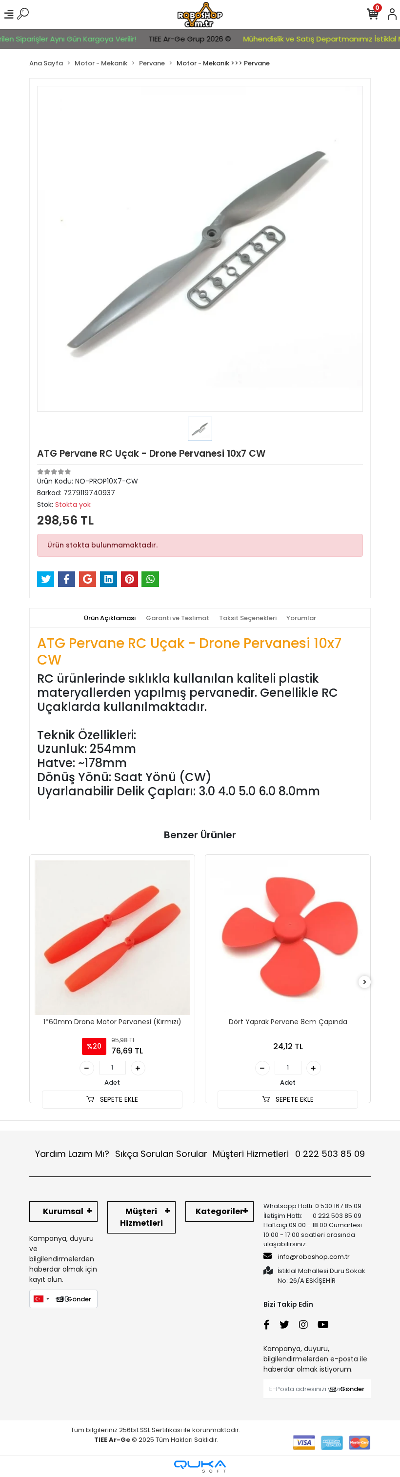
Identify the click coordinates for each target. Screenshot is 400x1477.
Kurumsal (63, 1211)
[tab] (110, 618)
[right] (365, 982)
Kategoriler (219, 1211)
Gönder (79, 1299)
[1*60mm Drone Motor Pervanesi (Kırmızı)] (112, 937)
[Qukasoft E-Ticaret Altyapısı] (200, 1466)
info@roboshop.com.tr (314, 1256)
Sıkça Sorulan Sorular (161, 1154)
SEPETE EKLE (118, 1099)
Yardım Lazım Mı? (72, 1154)
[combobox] (41, 1299)
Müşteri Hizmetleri (289, 1154)
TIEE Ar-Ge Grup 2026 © (174, 39)
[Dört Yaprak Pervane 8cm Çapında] (287, 937)
